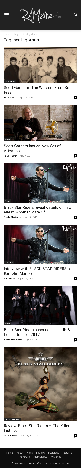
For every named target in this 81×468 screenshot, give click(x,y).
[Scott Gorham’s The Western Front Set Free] (40, 65)
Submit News (40, 456)
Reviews (40, 452)
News (7, 139)
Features (9, 262)
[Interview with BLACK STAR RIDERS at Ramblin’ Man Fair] (40, 244)
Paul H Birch (10, 97)
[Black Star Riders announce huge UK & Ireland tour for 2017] (40, 305)
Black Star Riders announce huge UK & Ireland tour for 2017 (37, 332)
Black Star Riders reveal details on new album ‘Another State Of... (38, 209)
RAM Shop (56, 456)
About (20, 452)
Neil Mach (9, 278)
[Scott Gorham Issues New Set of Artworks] (40, 123)
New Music (10, 81)
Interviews (53, 452)
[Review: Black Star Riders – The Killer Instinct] (40, 384)
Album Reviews (12, 419)
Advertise (25, 456)
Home (7, 34)
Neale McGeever (13, 217)
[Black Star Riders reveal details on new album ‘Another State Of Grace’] (40, 183)
